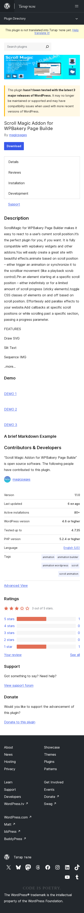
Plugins (49, 762)
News (8, 754)
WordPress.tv (16, 804)
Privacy (9, 769)
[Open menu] (77, 6)
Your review (13, 655)
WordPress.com (18, 817)
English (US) (72, 547)
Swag (50, 804)
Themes (50, 754)
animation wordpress (55, 565)
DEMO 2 (10, 409)
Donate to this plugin (19, 722)
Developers (12, 797)
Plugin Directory (15, 18)
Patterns (50, 769)
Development (18, 193)
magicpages (18, 135)
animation (48, 557)
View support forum (18, 685)
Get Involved (54, 782)
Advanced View (16, 585)
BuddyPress (15, 839)
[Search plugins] (47, 47)
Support (14, 204)
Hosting (10, 762)
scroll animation (68, 573)
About (8, 747)
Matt (9, 824)
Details (13, 162)
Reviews (14, 172)
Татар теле (22, 857)
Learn (8, 782)
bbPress (12, 831)
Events (49, 789)
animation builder (67, 557)
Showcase (52, 747)
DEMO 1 (10, 394)
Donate (51, 797)
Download (14, 146)
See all (75, 655)
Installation (16, 183)
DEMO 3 (10, 425)
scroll (75, 565)
